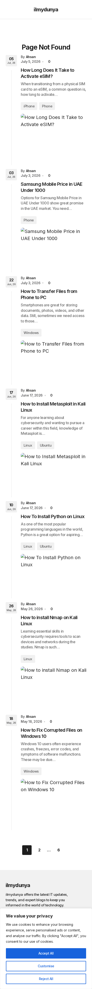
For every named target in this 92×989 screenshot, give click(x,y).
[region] (46, 948)
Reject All (46, 979)
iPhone (29, 106)
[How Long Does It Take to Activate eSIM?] (53, 135)
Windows (31, 332)
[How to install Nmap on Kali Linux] (53, 685)
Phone (47, 106)
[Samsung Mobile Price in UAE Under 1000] (53, 246)
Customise (46, 966)
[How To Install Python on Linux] (53, 572)
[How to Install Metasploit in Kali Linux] (53, 471)
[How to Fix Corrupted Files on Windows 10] (53, 801)
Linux (28, 445)
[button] (8, 9)
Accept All (46, 953)
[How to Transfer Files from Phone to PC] (53, 358)
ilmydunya (46, 9)
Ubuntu (45, 445)
